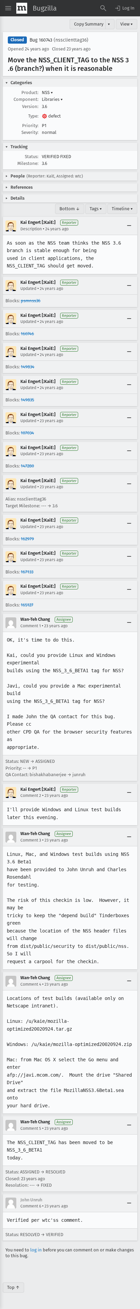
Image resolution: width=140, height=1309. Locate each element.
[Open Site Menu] (8, 8)
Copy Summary (88, 24)
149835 (27, 399)
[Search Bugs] (103, 8)
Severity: (29, 132)
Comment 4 (30, 984)
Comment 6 (30, 1206)
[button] (124, 8)
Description (31, 229)
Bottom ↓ (69, 208)
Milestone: (27, 163)
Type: (33, 116)
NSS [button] (47, 92)
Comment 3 (30, 840)
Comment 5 (30, 1128)
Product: (29, 92)
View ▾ (126, 24)
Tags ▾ (96, 208)
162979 (27, 538)
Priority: (30, 125)
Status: (31, 156)
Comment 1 (30, 625)
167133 (27, 571)
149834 (27, 366)
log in (36, 1249)
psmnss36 (30, 300)
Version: (30, 106)
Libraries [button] (52, 99)
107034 (27, 432)
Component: (26, 99)
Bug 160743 (41, 40)
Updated (28, 288)
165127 (27, 604)
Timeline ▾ (122, 208)
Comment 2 (30, 795)
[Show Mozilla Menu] (21, 8)
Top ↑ (13, 1287)
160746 (27, 333)
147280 (27, 465)
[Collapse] (129, 225)
